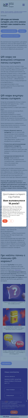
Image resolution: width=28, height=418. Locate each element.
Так (5, 221)
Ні (10, 221)
